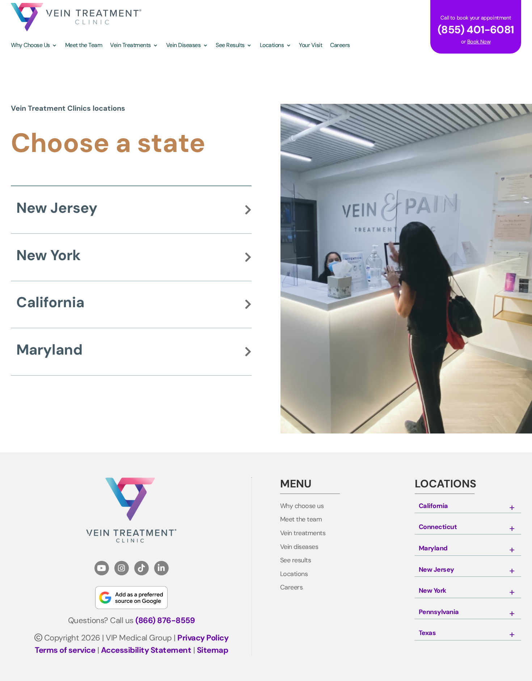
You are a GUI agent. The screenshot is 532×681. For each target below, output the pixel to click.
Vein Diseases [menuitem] (183, 46)
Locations (294, 574)
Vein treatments (303, 533)
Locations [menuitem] (272, 46)
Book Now (479, 41)
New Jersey (56, 207)
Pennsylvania (439, 612)
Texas (427, 633)
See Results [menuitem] (230, 46)
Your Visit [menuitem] (310, 46)
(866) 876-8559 (165, 620)
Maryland (49, 349)
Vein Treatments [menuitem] (130, 46)
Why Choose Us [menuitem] (30, 46)
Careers (291, 588)
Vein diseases (299, 547)
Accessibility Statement (146, 650)
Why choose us (302, 506)
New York (48, 255)
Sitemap (212, 650)
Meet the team (301, 520)
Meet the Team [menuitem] (83, 46)
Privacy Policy (202, 638)
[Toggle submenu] (511, 507)
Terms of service (65, 650)
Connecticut (438, 527)
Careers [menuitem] (340, 46)
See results (295, 560)
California (50, 302)
